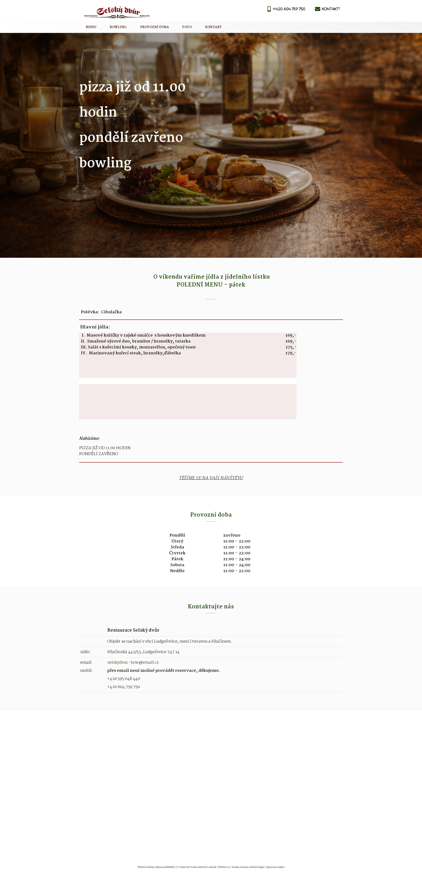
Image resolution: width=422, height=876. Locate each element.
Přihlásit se (224, 867)
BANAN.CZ (172, 867)
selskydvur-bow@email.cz (133, 662)
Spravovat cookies (275, 867)
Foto (187, 27)
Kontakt (213, 27)
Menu (91, 27)
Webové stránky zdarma (150, 867)
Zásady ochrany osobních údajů (248, 867)
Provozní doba (154, 27)
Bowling (118, 27)
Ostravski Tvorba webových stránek (198, 867)
